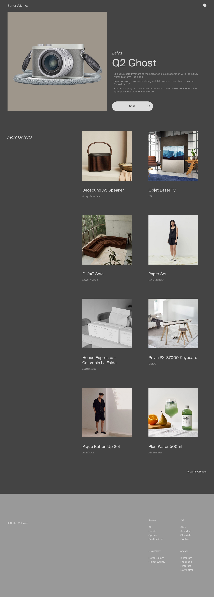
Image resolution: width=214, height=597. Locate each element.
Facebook (186, 562)
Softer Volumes (18, 6)
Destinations (155, 539)
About (183, 527)
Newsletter (186, 570)
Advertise (185, 531)
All (149, 527)
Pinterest (185, 566)
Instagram (186, 558)
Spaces (152, 535)
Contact (185, 539)
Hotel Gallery (156, 558)
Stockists (185, 535)
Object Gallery (156, 562)
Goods (152, 531)
